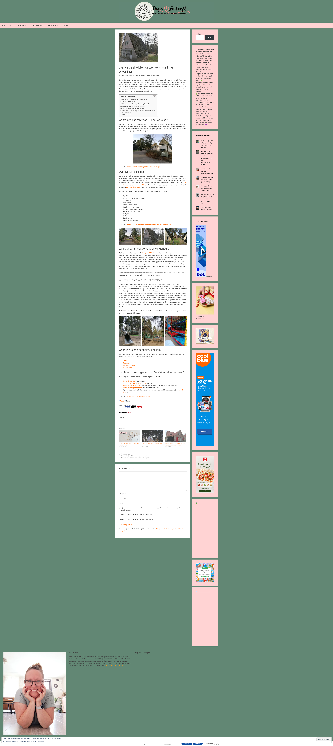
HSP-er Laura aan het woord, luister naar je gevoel (135, 457)
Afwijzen (197, 743)
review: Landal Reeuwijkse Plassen (138, 396)
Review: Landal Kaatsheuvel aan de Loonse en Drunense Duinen (148, 225)
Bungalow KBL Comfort (150, 253)
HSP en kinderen (22, 25)
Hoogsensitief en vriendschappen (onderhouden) (206, 188)
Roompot (126, 363)
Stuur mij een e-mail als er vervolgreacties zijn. (136, 514)
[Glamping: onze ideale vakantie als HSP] (152, 436)
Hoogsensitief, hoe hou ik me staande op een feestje (207, 180)
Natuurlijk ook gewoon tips (132, 388)
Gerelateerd (127, 115)
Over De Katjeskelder (128, 102)
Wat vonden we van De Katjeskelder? (133, 106)
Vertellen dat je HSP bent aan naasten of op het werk (136, 456)
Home (3, 25)
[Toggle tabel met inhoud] (154, 96)
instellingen (167, 744)
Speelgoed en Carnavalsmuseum (134, 383)
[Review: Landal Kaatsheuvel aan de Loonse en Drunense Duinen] (175, 436)
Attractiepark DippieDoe (131, 385)
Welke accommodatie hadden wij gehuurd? (135, 104)
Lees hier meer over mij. (114, 665)
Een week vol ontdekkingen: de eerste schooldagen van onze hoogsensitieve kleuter (206, 158)
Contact (65, 25)
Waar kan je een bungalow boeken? (132, 108)
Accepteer (187, 743)
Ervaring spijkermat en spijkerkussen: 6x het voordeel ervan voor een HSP (207, 199)
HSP (10, 25)
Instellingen (209, 743)
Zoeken (198, 34)
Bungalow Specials (129, 365)
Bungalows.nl (128, 367)
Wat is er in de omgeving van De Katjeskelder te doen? (138, 111)
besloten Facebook (202, 107)
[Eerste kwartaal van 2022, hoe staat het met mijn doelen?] (129, 436)
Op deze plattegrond (133, 187)
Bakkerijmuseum (129, 381)
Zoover (125, 361)
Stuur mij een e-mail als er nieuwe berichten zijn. (137, 519)
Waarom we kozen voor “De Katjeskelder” (134, 99)
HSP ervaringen (53, 25)
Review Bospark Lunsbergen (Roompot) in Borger (143, 167)
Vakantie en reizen (126, 454)
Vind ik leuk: (127, 112)
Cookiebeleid (40, 741)
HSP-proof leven (38, 25)
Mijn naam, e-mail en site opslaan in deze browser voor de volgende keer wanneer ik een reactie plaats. (152, 509)
